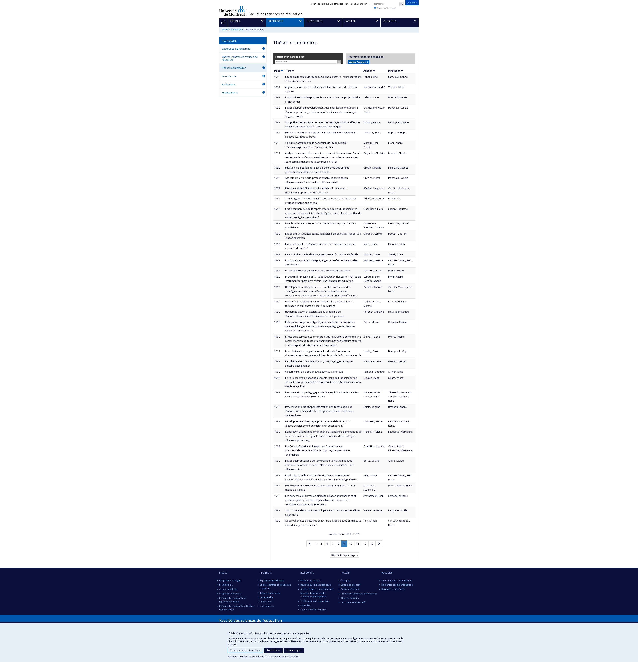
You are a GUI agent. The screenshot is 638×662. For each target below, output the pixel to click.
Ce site (379, 8)
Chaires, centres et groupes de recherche (240, 58)
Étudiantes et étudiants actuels (397, 584)
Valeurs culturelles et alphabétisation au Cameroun (314, 371)
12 (366, 543)
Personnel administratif (353, 602)
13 (373, 543)
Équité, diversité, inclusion (313, 609)
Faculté (345, 572)
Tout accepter (294, 650)
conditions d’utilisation (287, 656)
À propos (345, 580)
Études (223, 572)
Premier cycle (226, 584)
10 (351, 543)
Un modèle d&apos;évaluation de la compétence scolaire (317, 270)
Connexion (362, 3)
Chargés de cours (350, 597)
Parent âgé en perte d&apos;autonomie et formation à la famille (321, 254)
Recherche (236, 29)
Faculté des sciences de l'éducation (275, 14)
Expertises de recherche (236, 48)
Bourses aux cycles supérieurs (315, 584)
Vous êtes (387, 572)
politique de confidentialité (253, 656)
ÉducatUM (305, 605)
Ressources (307, 572)
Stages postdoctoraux (230, 593)
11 (358, 543)
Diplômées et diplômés (393, 589)
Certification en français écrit (314, 600)
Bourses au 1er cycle (310, 580)
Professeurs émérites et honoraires (359, 593)
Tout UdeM (391, 8)
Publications (229, 84)
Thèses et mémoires (234, 67)
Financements (230, 92)
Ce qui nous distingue (230, 580)
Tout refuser (273, 650)
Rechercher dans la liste (290, 56)
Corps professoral (350, 589)
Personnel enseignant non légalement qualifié (232, 599)
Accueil (225, 29)
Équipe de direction (350, 584)
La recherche (229, 76)
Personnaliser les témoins (245, 650)
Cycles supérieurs (228, 589)
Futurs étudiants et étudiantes (396, 580)
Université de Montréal (232, 11)
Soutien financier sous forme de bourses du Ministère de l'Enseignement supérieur (316, 593)
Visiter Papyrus (357, 61)
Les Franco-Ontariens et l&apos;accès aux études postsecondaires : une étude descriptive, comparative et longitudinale (317, 450)
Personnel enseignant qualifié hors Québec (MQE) (237, 607)
